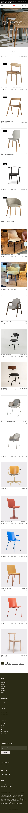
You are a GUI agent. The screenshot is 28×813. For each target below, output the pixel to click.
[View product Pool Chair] (14, 374)
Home (5, 24)
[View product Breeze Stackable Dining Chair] (14, 441)
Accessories (4, 712)
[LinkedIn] (9, 774)
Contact (3, 692)
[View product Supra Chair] (14, 608)
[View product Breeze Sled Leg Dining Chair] (14, 408)
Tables (2, 704)
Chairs (14, 24)
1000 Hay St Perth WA (6, 784)
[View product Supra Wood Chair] (14, 574)
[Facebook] (2, 774)
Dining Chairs (13, 89)
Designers (3, 686)
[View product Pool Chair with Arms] (14, 341)
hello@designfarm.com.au (7, 765)
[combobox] (3, 56)
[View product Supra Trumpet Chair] (14, 508)
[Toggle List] (6, 56)
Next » (21, 663)
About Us (3, 723)
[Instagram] (6, 774)
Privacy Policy (4, 729)
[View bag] (19, 5)
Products (3, 682)
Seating (10, 24)
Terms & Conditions (5, 731)
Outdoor (3, 706)
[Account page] (22, 5)
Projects (3, 690)
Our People (3, 725)
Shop (2, 684)
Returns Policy (4, 733)
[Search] (25, 5)
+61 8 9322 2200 (5, 762)
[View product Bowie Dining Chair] (14, 307)
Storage (3, 710)
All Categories (4, 714)
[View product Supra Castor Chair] (14, 474)
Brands (2, 688)
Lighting (3, 708)
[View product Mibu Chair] (14, 641)
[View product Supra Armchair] (14, 541)
